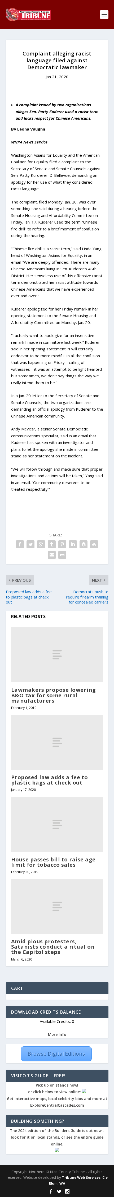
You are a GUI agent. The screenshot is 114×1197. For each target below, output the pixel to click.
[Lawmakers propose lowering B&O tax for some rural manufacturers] (57, 654)
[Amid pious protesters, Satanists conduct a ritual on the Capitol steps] (57, 906)
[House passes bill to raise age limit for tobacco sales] (57, 824)
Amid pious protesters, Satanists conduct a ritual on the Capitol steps (53, 946)
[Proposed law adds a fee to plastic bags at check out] (57, 742)
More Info (57, 1034)
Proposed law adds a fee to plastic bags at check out (49, 780)
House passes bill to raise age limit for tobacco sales (53, 862)
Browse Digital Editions (56, 1053)
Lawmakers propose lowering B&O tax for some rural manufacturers (53, 695)
